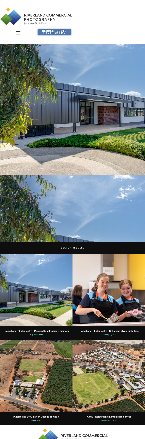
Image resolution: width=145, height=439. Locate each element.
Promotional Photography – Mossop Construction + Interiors (36, 331)
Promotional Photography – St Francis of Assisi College (109, 331)
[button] (18, 33)
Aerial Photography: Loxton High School (109, 417)
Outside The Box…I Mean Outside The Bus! (36, 417)
